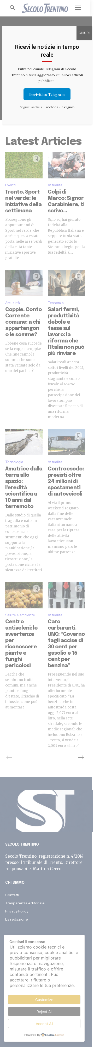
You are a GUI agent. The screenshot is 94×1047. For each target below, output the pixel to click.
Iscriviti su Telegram (47, 94)
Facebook (51, 106)
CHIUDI (84, 33)
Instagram (67, 106)
